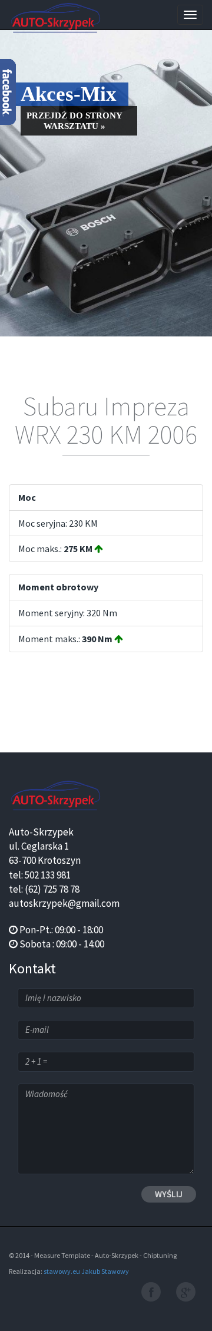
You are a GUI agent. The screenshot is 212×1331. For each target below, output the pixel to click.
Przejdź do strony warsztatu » (74, 121)
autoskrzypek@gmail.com (64, 903)
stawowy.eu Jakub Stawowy (86, 1271)
